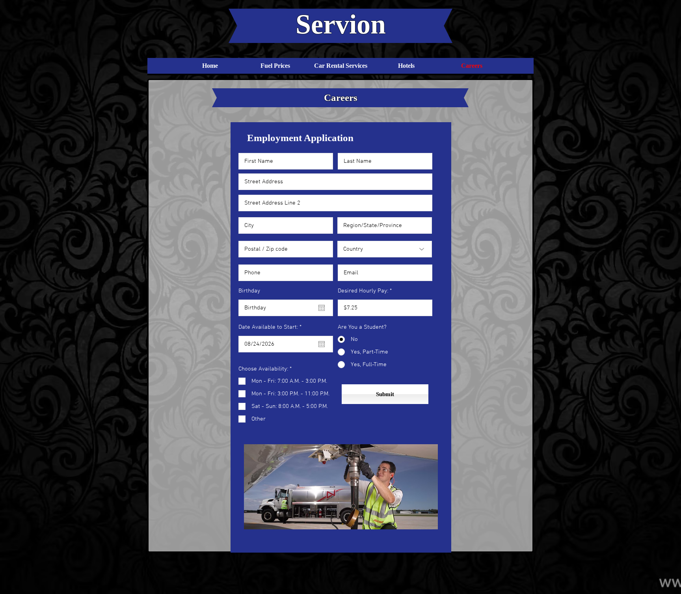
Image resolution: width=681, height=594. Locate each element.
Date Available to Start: (271, 327)
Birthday (249, 291)
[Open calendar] (321, 308)
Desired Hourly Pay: (363, 291)
